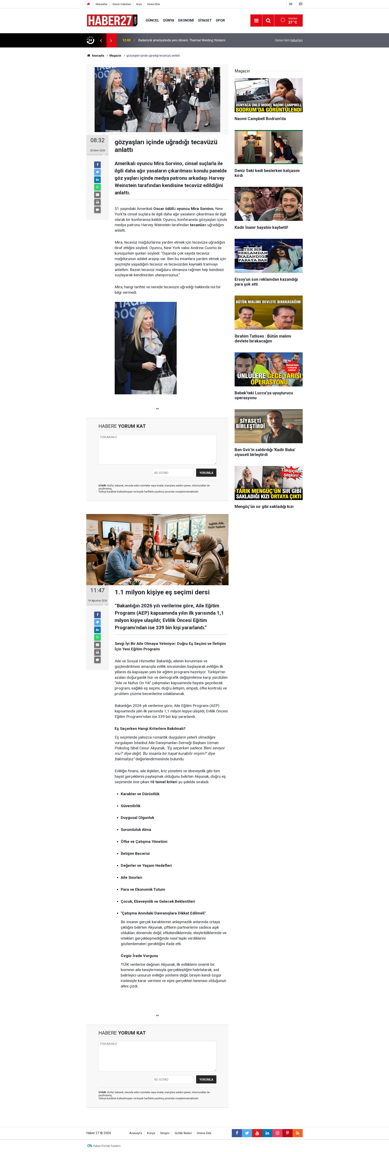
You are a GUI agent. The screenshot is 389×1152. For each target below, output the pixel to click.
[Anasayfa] (88, 4)
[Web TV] (291, 4)
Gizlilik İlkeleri (183, 1133)
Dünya (168, 20)
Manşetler (101, 4)
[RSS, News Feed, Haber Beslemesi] (298, 1133)
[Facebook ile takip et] (237, 1133)
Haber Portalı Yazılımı (107, 1146)
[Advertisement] (63, 119)
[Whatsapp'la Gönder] (97, 187)
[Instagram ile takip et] (277, 1133)
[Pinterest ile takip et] (287, 1133)
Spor (220, 20)
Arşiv (139, 4)
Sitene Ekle (153, 4)
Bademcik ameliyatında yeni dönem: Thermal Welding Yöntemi (181, 40)
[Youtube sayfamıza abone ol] (257, 1133)
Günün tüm (289, 40)
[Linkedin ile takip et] (267, 1133)
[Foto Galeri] (300, 4)
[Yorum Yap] (97, 210)
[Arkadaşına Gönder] (97, 194)
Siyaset (205, 20)
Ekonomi (186, 20)
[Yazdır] (97, 202)
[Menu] (256, 21)
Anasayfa (135, 1133)
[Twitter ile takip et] (247, 1133)
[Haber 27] (112, 20)
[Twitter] (97, 172)
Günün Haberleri (121, 4)
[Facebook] (97, 164)
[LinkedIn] (97, 179)
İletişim (165, 1133)
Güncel (152, 20)
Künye (151, 1133)
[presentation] (101, 40)
